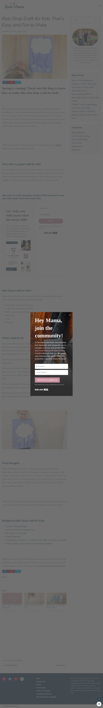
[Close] (70, 315)
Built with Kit (41, 389)
